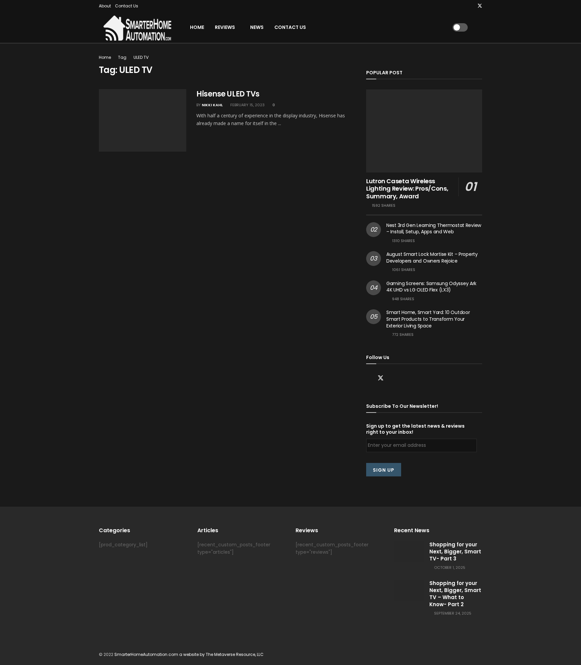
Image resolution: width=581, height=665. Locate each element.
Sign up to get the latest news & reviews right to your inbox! (415, 429)
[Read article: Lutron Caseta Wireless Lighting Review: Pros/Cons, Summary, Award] (424, 130)
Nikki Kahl (212, 105)
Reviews (225, 27)
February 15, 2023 (247, 105)
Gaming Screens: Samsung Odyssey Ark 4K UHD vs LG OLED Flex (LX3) (431, 287)
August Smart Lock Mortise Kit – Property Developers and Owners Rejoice (432, 257)
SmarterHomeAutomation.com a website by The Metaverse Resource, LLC (189, 654)
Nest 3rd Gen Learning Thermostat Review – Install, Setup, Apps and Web (433, 228)
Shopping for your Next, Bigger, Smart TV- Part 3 (455, 551)
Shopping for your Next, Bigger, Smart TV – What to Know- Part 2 (455, 594)
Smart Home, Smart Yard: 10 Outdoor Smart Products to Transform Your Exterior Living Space (428, 319)
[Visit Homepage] (136, 27)
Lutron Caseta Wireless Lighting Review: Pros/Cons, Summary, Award (407, 188)
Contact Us (126, 6)
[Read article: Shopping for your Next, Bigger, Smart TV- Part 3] (409, 551)
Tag (122, 57)
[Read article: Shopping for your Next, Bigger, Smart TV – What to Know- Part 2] (409, 590)
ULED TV (141, 57)
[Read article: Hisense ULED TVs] (142, 120)
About (105, 6)
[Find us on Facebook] (368, 378)
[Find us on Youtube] (462, 6)
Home (197, 27)
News (257, 27)
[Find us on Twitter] (479, 6)
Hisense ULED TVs (228, 94)
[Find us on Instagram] (471, 6)
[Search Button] (479, 27)
